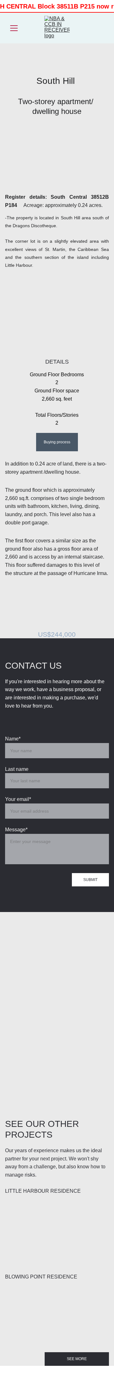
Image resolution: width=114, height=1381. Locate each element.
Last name (16, 769)
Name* (13, 738)
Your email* (18, 799)
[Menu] (14, 28)
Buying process (57, 442)
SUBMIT (90, 880)
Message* (16, 829)
